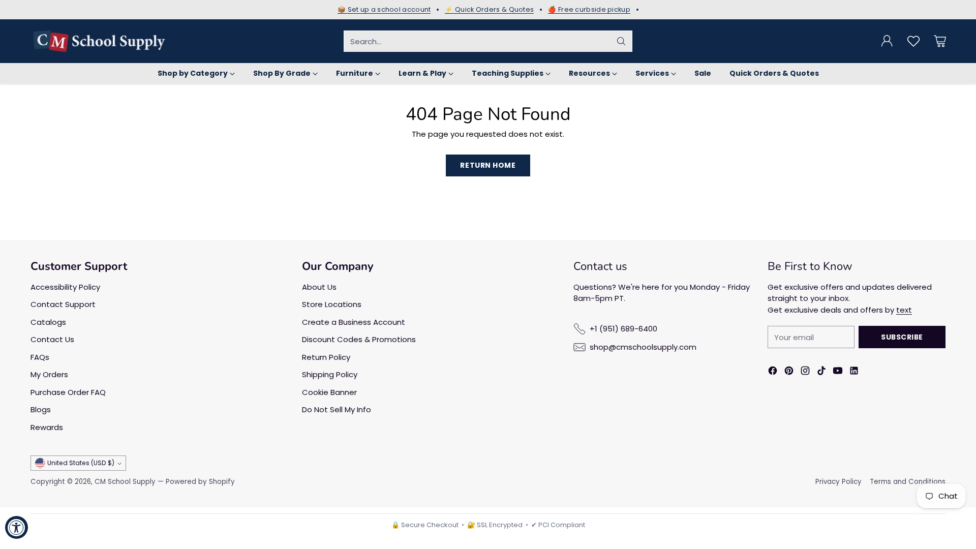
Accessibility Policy (65, 287)
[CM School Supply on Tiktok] (821, 372)
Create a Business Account (353, 322)
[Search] (621, 41)
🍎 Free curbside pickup (589, 10)
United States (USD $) (80, 463)
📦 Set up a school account (384, 10)
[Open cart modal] (940, 41)
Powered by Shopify (200, 481)
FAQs (39, 357)
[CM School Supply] (99, 41)
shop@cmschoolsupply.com (643, 347)
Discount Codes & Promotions (359, 339)
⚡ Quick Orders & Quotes (489, 10)
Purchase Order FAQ (68, 392)
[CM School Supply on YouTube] (838, 372)
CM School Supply (125, 481)
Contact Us (52, 339)
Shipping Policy (329, 374)
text (904, 309)
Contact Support (63, 304)
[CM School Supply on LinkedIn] (854, 372)
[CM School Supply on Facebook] (773, 372)
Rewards (46, 427)
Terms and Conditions (908, 481)
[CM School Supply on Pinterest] (789, 372)
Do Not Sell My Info (336, 409)
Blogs (40, 409)
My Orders (49, 374)
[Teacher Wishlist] (913, 41)
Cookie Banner (329, 392)
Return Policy (326, 357)
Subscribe (902, 337)
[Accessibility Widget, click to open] (16, 527)
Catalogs (48, 322)
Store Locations (331, 304)
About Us (319, 287)
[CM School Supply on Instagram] (805, 372)
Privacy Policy (838, 481)
